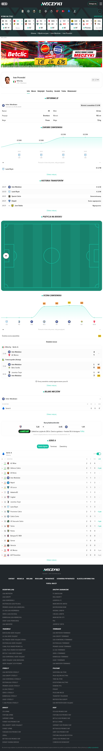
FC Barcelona (57, 594)
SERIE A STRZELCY (8, 693)
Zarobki (57, 91)
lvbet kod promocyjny (61, 732)
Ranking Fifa (57, 686)
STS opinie (6, 712)
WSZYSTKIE (98, 16)
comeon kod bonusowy (61, 742)
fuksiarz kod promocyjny (12, 732)
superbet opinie (8, 718)
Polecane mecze (58, 693)
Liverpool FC (57, 600)
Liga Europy (7, 597)
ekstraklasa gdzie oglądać (12, 643)
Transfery (49, 91)
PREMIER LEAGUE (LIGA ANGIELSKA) (13, 607)
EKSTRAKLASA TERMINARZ (61, 643)
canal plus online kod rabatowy (14, 650)
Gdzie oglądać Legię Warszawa (13, 660)
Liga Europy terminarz (61, 636)
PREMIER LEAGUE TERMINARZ (62, 647)
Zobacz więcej (51, 174)
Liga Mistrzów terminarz (61, 633)
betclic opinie (57, 722)
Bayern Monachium (59, 607)
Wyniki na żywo (7, 16)
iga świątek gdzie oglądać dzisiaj (14, 640)
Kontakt (12, 578)
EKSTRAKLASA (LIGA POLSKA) (12, 604)
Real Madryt (57, 597)
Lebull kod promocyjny (61, 739)
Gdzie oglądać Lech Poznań (12, 664)
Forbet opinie (7, 729)
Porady (55, 689)
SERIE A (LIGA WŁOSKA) (10, 614)
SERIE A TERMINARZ (59, 653)
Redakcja (20, 578)
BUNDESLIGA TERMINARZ (60, 657)
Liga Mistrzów (7, 594)
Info (28, 91)
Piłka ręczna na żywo (60, 676)
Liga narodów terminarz (61, 664)
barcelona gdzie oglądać (12, 633)
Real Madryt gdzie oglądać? (12, 725)
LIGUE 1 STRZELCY (8, 699)
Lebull (5, 735)
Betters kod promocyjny (11, 739)
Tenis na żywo (58, 679)
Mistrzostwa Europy (60, 699)
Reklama (29, 578)
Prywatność (49, 578)
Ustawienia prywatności (65, 578)
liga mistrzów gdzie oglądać (63, 703)
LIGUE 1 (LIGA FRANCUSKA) (11, 621)
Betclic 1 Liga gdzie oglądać (12, 653)
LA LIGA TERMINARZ (59, 650)
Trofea (63, 91)
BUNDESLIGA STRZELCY (10, 696)
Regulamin (39, 578)
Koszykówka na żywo (60, 682)
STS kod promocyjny (60, 712)
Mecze (33, 91)
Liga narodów (7, 624)
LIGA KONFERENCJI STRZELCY (12, 679)
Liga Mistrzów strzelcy (11, 672)
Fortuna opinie (8, 715)
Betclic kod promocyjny (61, 718)
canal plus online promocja (12, 647)
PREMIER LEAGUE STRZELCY (11, 686)
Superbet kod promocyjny (62, 725)
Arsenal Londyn (58, 611)
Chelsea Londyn (58, 614)
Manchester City (59, 617)
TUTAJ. (82, 431)
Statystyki (40, 91)
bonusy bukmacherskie (11, 742)
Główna (33, 33)
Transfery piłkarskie (60, 696)
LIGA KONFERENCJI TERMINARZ (62, 640)
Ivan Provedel (67, 33)
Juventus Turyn (58, 624)
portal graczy (51, 583)
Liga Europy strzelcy (10, 676)
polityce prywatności (93, 747)
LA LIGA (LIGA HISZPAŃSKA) (11, 611)
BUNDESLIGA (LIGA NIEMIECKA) (12, 617)
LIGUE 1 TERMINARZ (59, 660)
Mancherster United (60, 604)
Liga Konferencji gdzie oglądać (14, 657)
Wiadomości (71, 91)
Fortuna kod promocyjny (62, 715)
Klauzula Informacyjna (85, 578)
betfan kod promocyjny (61, 729)
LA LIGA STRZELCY (8, 689)
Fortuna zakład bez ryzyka (62, 735)
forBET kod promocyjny (11, 722)
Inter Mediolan (56, 33)
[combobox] (95, 80)
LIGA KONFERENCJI (8, 600)
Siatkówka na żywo (59, 672)
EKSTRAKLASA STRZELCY (10, 682)
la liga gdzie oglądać (10, 636)
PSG (54, 621)
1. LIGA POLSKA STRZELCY (10, 703)
